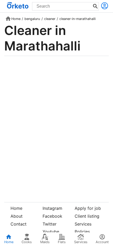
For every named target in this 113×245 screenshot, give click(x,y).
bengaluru (32, 19)
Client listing (87, 216)
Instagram (52, 208)
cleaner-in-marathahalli (77, 19)
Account (102, 242)
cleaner (49, 19)
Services (83, 224)
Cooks (27, 242)
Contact (19, 224)
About (17, 216)
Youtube (51, 231)
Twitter (49, 224)
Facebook (52, 216)
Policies (82, 231)
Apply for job (88, 208)
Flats (62, 242)
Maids (45, 242)
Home (15, 19)
